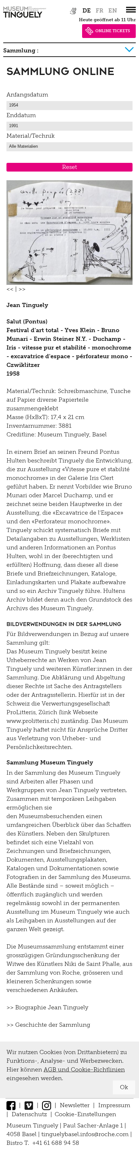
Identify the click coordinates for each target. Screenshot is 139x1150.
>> (22, 289)
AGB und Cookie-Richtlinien (84, 1069)
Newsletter (75, 1105)
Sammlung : (20, 50)
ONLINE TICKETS (112, 31)
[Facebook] (11, 1105)
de (86, 10)
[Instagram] (46, 1105)
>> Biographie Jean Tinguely (47, 1007)
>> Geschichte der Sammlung (48, 1024)
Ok (124, 1087)
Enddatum (21, 115)
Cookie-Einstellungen (85, 1114)
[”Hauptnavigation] (131, 9)
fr (99, 10)
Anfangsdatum (27, 94)
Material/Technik (30, 135)
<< (10, 289)
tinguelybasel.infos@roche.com (85, 1134)
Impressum (114, 1105)
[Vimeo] (28, 1105)
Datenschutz (29, 1114)
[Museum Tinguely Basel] (24, 17)
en (112, 10)
